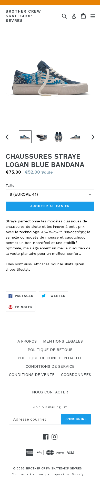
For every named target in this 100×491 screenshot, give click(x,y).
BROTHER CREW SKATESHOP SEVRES (23, 16)
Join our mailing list (50, 407)
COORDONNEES (76, 374)
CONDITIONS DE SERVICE (50, 366)
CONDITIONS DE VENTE (32, 374)
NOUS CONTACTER (50, 392)
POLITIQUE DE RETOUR (50, 349)
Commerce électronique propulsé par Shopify (47, 474)
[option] (25, 137)
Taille (10, 185)
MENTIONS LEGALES (63, 341)
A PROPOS (27, 341)
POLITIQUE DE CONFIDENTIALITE (50, 358)
